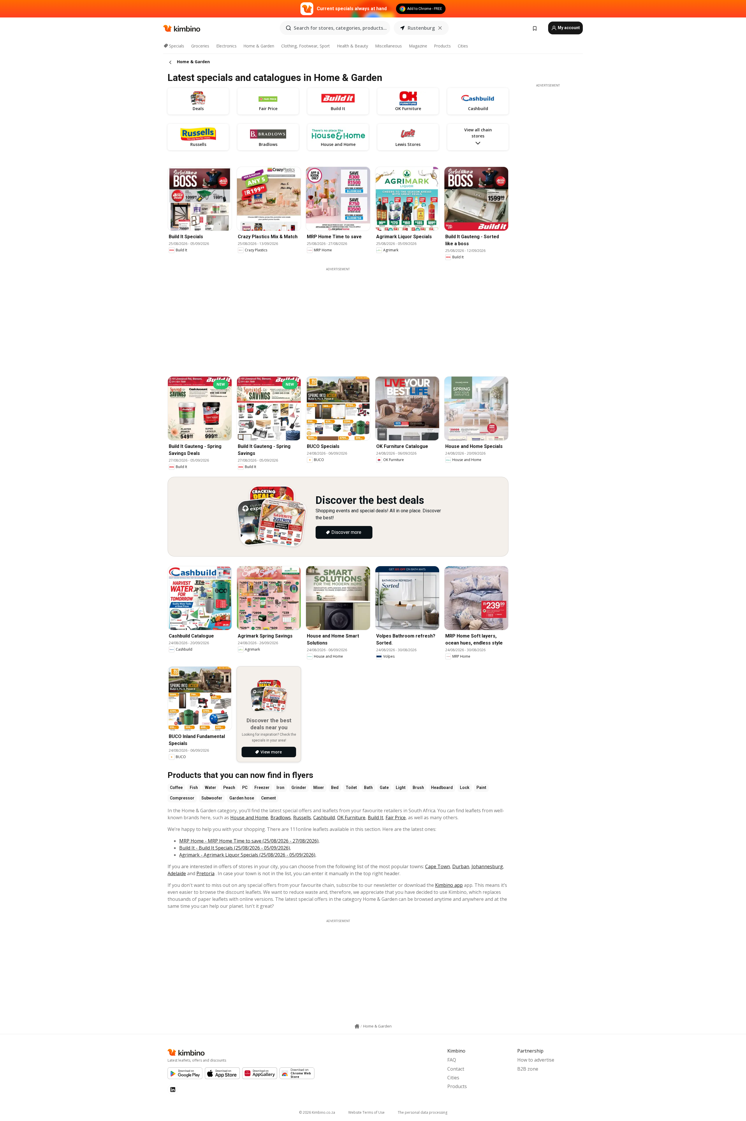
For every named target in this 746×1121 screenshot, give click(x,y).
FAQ (451, 1060)
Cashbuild (324, 817)
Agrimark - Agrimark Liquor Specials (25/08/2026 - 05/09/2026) (247, 855)
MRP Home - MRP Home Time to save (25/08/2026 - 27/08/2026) (249, 841)
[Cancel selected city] (440, 28)
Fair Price (396, 817)
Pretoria (205, 873)
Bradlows (280, 817)
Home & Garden (258, 46)
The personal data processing (422, 1112)
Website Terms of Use (366, 1112)
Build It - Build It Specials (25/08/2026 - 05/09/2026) (234, 848)
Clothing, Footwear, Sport (305, 46)
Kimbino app (449, 885)
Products (442, 46)
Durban (460, 866)
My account (568, 27)
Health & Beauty (352, 46)
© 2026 (317, 1112)
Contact (455, 1069)
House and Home (249, 817)
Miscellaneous (388, 46)
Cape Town (437, 866)
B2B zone (527, 1069)
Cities (463, 46)
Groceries (200, 46)
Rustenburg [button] (421, 28)
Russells (302, 817)
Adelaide (177, 873)
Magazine (418, 46)
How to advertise (535, 1060)
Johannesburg (487, 866)
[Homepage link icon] (357, 1026)
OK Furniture (351, 817)
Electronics (226, 46)
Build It (375, 817)
